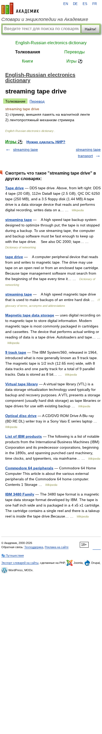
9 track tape (15, 352)
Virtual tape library (21, 384)
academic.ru (20, 8)
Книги (27, 61)
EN (65, 4)
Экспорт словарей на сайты (19, 562)
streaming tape (25, 149)
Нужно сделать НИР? (45, 142)
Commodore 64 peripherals (29, 468)
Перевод (37, 101)
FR (94, 4)
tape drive (14, 257)
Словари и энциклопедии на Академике (44, 19)
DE (75, 4)
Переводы (74, 52)
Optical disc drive (21, 416)
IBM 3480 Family (19, 494)
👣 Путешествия (12, 555)
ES (85, 4)
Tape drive (14, 188)
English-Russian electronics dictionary (51, 43)
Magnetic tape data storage (29, 315)
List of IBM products (23, 436)
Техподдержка (33, 547)
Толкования (27, 52)
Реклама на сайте (57, 547)
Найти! (90, 29)
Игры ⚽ (74, 61)
